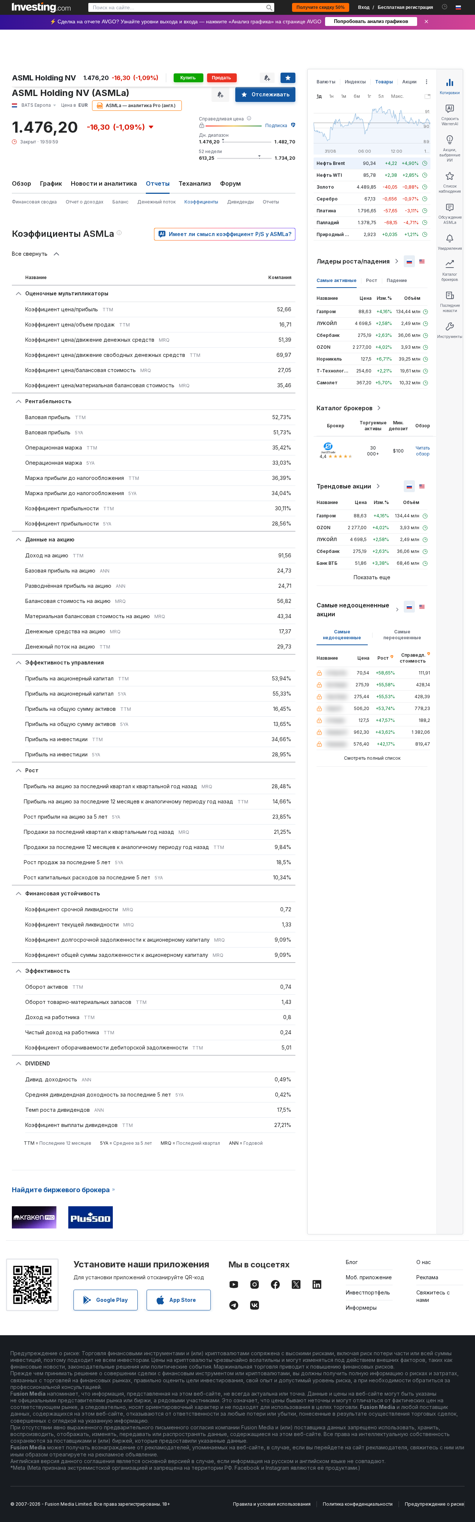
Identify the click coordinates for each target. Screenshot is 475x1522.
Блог (352, 1262)
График (51, 183)
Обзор (21, 183)
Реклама (427, 1277)
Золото (325, 187)
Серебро (327, 199)
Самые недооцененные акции (353, 609)
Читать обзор (423, 451)
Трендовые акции (344, 486)
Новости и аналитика (104, 183)
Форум (230, 183)
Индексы (355, 81)
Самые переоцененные (402, 634)
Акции (409, 81)
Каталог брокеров (345, 408)
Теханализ (194, 183)
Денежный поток (156, 202)
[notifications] (444, 6)
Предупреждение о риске (434, 1504)
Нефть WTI (329, 175)
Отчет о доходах (85, 202)
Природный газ (334, 234)
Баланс (120, 202)
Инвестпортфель (368, 1292)
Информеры (361, 1307)
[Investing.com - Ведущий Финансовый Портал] (41, 7)
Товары (384, 81)
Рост (371, 280)
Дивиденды (240, 202)
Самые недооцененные (342, 634)
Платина (326, 210)
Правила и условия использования (272, 1504)
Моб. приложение (369, 1277)
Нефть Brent (331, 163)
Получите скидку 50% (321, 7)
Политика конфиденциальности (358, 1504)
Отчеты (271, 202)
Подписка (276, 125)
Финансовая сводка (34, 202)
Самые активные (337, 280)
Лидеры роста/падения (353, 261)
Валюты (326, 81)
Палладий (328, 222)
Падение (397, 280)
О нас (423, 1262)
